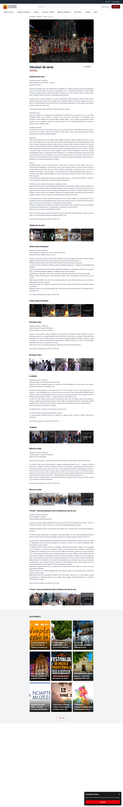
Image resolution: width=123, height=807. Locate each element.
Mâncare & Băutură (64, 12)
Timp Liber (78, 12)
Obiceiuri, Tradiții (48, 12)
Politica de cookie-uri (114, 797)
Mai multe (61, 718)
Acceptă (102, 802)
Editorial (39, 16)
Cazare (87, 12)
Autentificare (105, 7)
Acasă (33, 16)
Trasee (36, 12)
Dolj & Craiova (9, 12)
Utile (95, 12)
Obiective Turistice (23, 12)
